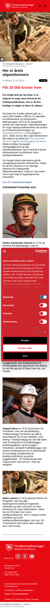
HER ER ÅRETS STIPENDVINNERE (14, 66)
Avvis (25, 356)
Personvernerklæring (20, 594)
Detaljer (38, 332)
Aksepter (25, 340)
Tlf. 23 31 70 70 (11, 572)
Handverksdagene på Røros (31, 141)
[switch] (43, 305)
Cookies (8, 594)
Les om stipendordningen (17, 182)
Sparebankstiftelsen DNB (16, 133)
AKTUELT (29, 64)
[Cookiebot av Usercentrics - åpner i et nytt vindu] (35, 251)
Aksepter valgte (25, 348)
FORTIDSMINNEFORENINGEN (13, 64)
